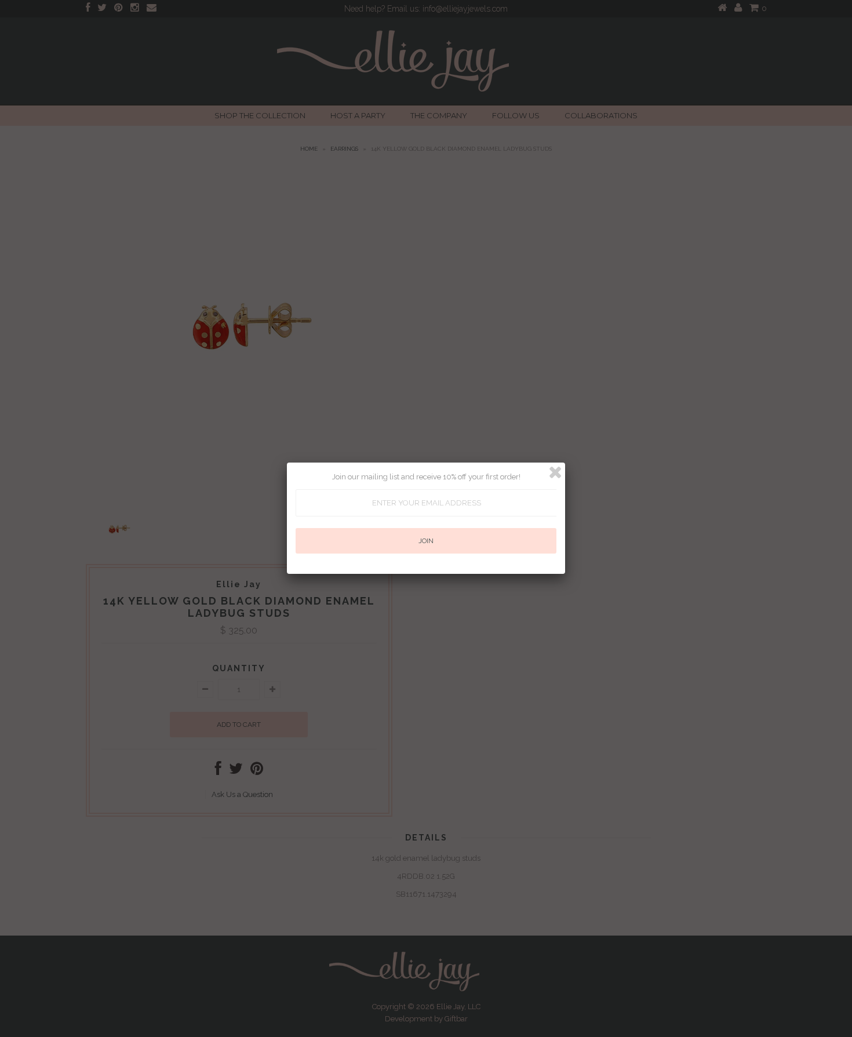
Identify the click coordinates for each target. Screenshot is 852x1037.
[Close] (555, 472)
